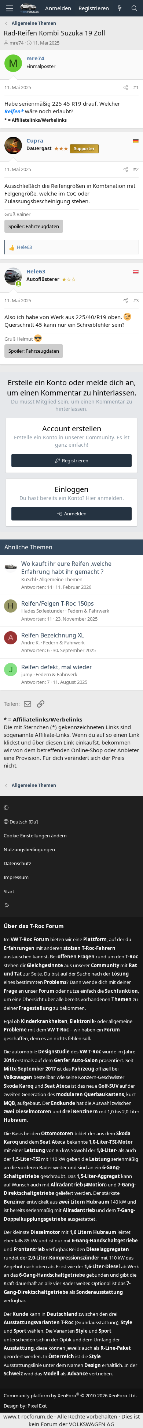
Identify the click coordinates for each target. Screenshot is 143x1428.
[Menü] (9, 8)
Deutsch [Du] (23, 821)
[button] (70, 807)
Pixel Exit (37, 1405)
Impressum (16, 877)
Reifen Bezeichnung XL (52, 635)
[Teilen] (126, 87)
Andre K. (30, 642)
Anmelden (75, 513)
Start (9, 891)
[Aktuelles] (120, 8)
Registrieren (75, 460)
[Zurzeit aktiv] (18, 283)
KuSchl (28, 579)
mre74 (16, 42)
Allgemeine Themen (60, 579)
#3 (136, 300)
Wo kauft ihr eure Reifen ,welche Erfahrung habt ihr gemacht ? (66, 568)
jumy (26, 674)
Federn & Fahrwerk (88, 610)
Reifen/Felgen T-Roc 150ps (57, 603)
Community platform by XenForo (70, 1395)
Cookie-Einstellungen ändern (35, 835)
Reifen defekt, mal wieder (56, 667)
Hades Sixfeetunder (42, 610)
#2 (136, 169)
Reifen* (13, 111)
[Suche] (134, 8)
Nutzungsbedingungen (29, 849)
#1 (136, 87)
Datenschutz (17, 863)
